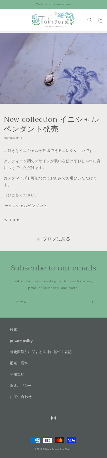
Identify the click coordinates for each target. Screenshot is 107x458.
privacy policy (21, 341)
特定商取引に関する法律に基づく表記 (41, 352)
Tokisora (47, 449)
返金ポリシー (21, 386)
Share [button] (14, 220)
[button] (6, 20)
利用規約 (17, 375)
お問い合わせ (21, 397)
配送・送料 (19, 363)
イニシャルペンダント (27, 206)
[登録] (91, 302)
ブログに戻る (57, 239)
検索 (13, 330)
